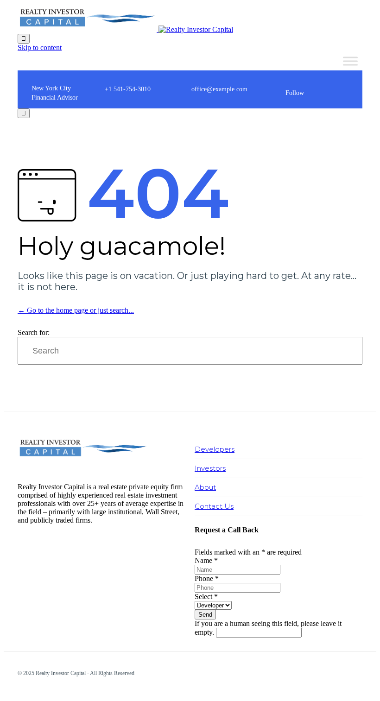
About (205, 487)
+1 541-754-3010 (128, 89)
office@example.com (219, 89)
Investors (210, 468)
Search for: (34, 332)
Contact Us (214, 506)
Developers (214, 449)
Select (206, 596)
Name (206, 560)
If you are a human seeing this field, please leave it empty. (268, 627)
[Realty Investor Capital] (125, 29)
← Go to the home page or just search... (76, 310)
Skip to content (40, 47)
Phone (207, 578)
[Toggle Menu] (350, 61)
